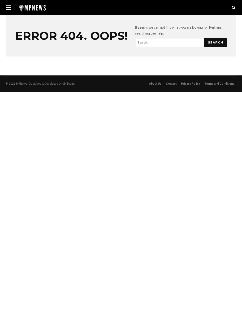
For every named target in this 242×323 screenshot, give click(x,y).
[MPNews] (32, 9)
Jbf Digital (68, 83)
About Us (155, 83)
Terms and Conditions (219, 83)
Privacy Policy (190, 83)
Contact (171, 83)
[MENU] (8, 7)
